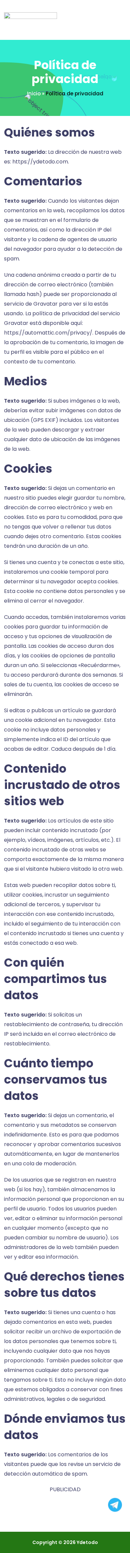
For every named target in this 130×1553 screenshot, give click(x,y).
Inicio (34, 93)
